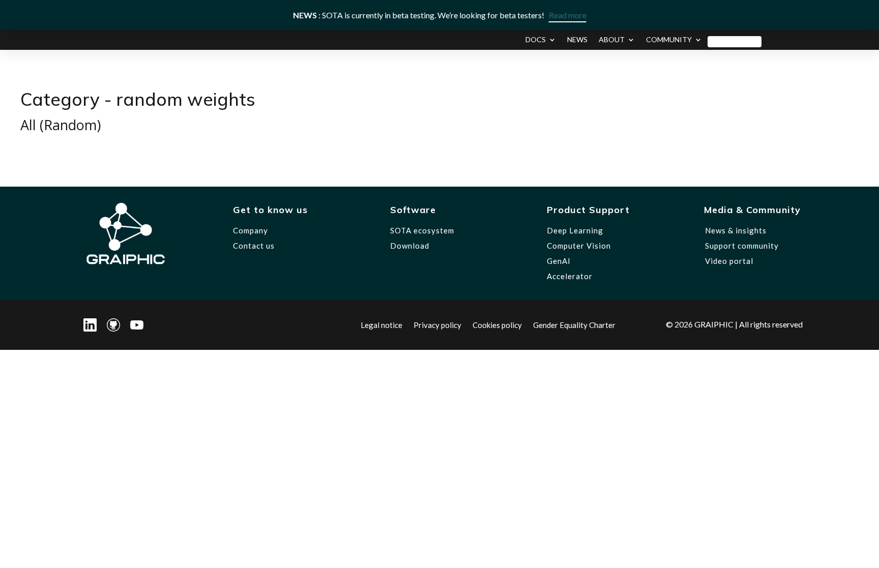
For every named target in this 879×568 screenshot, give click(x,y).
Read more (568, 15)
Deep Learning (575, 230)
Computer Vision (579, 245)
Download (734, 40)
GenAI (559, 260)
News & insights (736, 230)
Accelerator (570, 276)
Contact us (254, 245)
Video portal (729, 260)
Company (250, 230)
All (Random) (60, 124)
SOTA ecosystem (422, 230)
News (577, 40)
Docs (535, 40)
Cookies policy (497, 324)
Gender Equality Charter (574, 324)
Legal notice (381, 324)
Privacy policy (437, 324)
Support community (742, 245)
